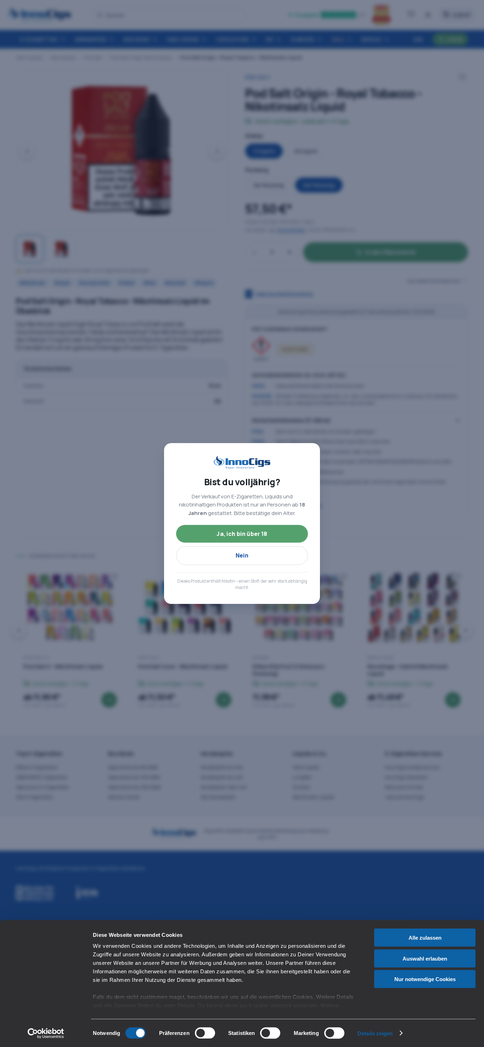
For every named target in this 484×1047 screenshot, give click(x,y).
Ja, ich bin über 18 (241, 534)
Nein (242, 555)
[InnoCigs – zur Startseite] (242, 462)
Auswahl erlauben (425, 958)
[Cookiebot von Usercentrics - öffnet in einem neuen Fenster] (46, 1033)
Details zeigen (375, 1033)
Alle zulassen (425, 938)
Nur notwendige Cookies (425, 979)
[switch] (205, 1032)
